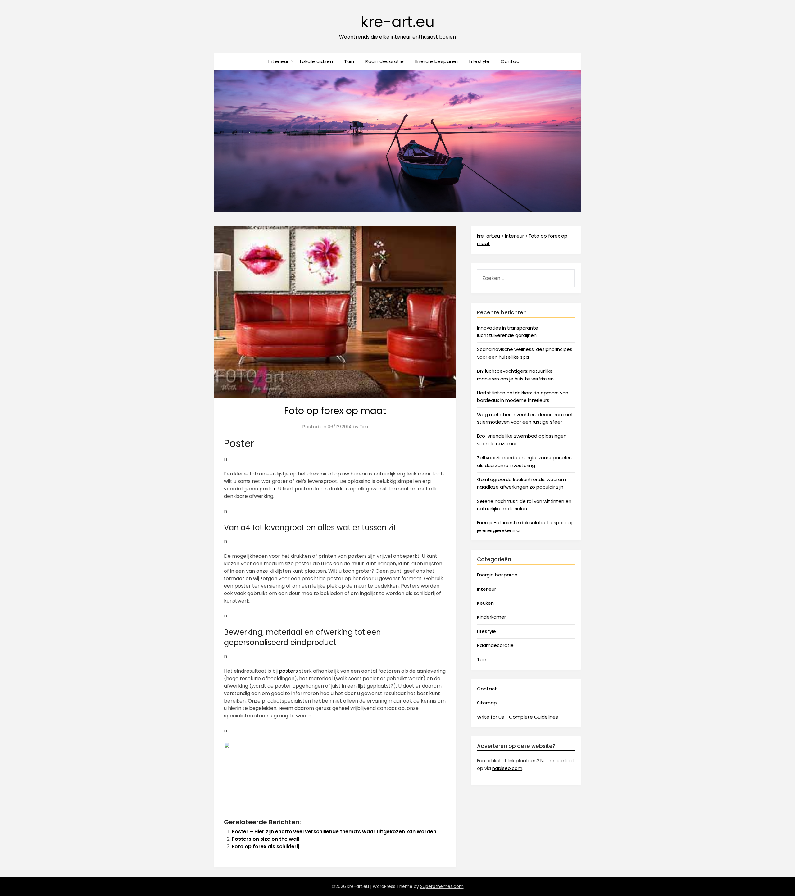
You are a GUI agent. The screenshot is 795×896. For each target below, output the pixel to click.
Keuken (485, 603)
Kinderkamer (491, 617)
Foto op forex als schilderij (265, 846)
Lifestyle (479, 61)
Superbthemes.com (442, 886)
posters (288, 671)
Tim (364, 426)
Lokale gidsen (316, 61)
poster (267, 488)
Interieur (278, 61)
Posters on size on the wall (265, 839)
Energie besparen (436, 61)
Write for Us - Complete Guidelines (517, 717)
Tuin (349, 61)
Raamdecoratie (384, 61)
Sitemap (487, 702)
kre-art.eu (397, 21)
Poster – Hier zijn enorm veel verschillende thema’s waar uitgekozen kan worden (334, 831)
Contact (511, 61)
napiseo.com (507, 768)
